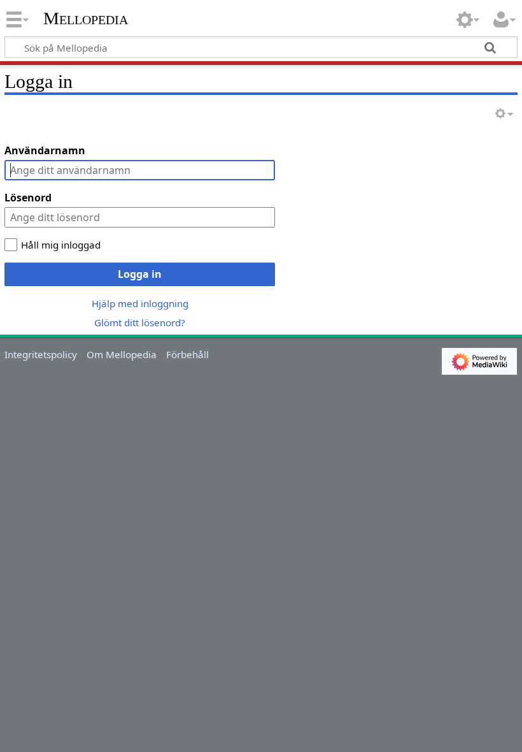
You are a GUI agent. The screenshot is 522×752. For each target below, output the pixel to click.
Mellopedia (85, 18)
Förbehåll (187, 354)
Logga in (140, 274)
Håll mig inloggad (61, 244)
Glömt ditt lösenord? (139, 322)
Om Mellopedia (122, 354)
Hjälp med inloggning (140, 303)
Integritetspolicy (40, 354)
